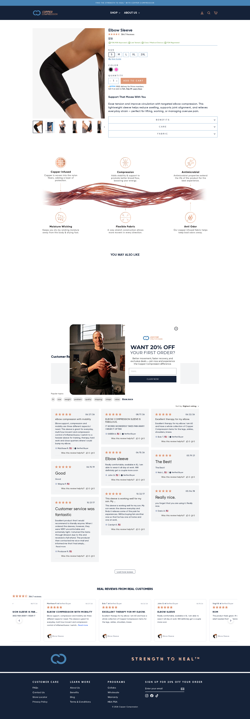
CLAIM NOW (153, 379)
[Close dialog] (176, 328)
